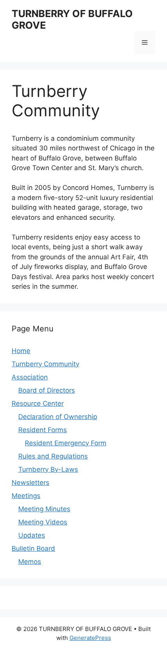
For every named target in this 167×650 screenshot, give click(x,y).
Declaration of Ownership (57, 417)
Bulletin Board (33, 548)
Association (30, 377)
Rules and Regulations (53, 456)
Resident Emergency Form (65, 443)
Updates (31, 535)
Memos (29, 562)
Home (21, 351)
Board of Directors (46, 390)
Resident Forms (42, 430)
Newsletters (30, 482)
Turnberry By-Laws (48, 469)
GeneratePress (90, 637)
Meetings (26, 496)
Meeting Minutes (44, 509)
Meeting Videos (42, 522)
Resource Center (38, 403)
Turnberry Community (45, 364)
